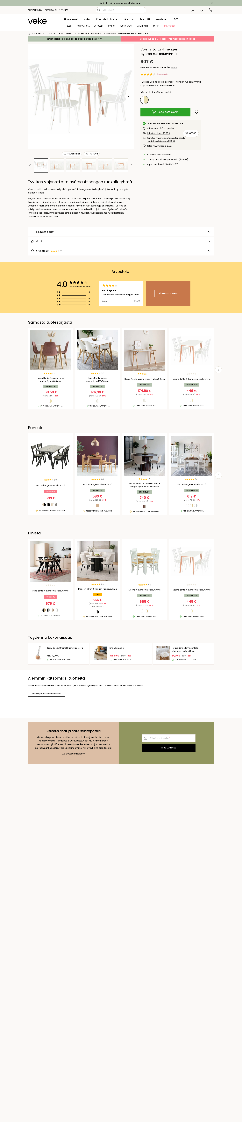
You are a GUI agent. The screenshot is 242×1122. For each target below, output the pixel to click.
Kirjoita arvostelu (168, 293)
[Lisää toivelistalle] (196, 112)
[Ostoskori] (210, 10)
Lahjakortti (143, 26)
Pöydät (52, 33)
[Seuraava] (128, 96)
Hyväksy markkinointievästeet (46, 693)
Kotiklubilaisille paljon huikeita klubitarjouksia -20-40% (74, 38)
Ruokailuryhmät (66, 33)
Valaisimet (162, 19)
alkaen (161, 67)
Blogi (69, 26)
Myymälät (63, 10)
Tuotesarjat (126, 26)
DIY (176, 19)
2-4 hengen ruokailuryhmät (89, 33)
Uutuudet (98, 26)
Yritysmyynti (51, 10)
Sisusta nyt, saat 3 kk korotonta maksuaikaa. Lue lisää (167, 38)
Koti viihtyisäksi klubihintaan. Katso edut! (120, 3)
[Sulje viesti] (212, 3)
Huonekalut (71, 19)
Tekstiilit (145, 19)
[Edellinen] (33, 96)
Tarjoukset (169, 26)
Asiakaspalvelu (35, 10)
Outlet (156, 26)
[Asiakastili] (192, 10)
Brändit (111, 26)
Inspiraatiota (83, 26)
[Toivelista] (201, 10)
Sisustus (129, 19)
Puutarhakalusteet (107, 19)
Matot (87, 19)
